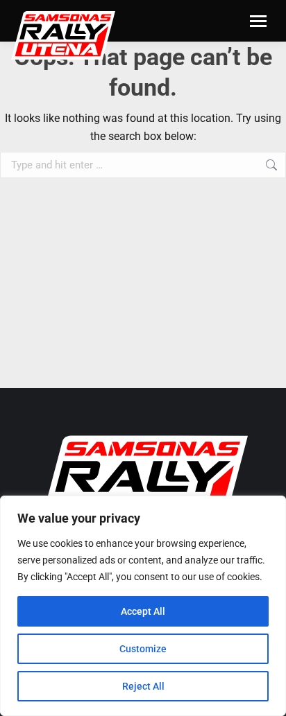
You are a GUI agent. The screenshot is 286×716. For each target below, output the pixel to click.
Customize (143, 648)
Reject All (143, 686)
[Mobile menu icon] (258, 21)
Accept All (143, 611)
